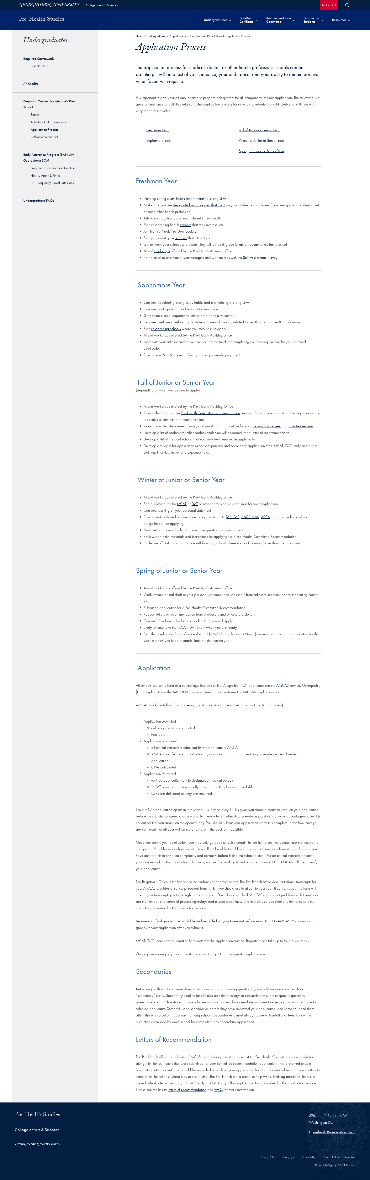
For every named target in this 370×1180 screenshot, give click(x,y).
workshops (162, 250)
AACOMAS (250, 516)
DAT (195, 503)
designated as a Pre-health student (199, 204)
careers (185, 224)
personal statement (266, 425)
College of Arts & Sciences (102, 5)
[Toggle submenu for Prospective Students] (322, 20)
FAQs (218, 1089)
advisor (166, 218)
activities (181, 237)
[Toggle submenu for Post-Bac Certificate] (257, 20)
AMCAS (233, 516)
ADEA (265, 516)
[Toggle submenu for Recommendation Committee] (294, 20)
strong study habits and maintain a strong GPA (191, 198)
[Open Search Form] (347, 5)
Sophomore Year (159, 140)
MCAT (182, 503)
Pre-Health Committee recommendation (210, 412)
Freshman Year (157, 129)
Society (190, 231)
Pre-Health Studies (41, 20)
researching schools (166, 328)
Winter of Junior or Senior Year (261, 140)
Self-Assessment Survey (260, 257)
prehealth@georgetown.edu (334, 1131)
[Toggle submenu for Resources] (349, 20)
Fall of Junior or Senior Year (259, 129)
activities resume (300, 425)
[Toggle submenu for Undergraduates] (230, 20)
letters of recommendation (254, 244)
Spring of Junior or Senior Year (261, 150)
